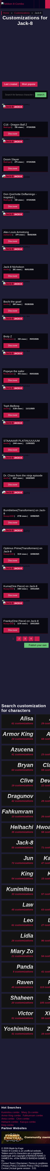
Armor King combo (11, 1115)
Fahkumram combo (33, 1115)
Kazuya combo (28, 1122)
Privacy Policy (9, 1166)
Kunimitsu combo (10, 1112)
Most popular (28, 84)
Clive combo (22, 1118)
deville (6, 269)
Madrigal (7, 127)
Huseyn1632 (8, 516)
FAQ (37, 1166)
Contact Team (8, 1163)
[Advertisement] (25, 54)
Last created (10, 84)
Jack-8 (18, 107)
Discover (12, 133)
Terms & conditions (38, 1163)
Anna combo (7, 1118)
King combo (7, 1125)
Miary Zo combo (29, 1112)
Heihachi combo (9, 1122)
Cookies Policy (25, 1166)
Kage (20, 1148)
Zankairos (7, 235)
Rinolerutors (8, 339)
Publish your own (37, 645)
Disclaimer (22, 1163)
